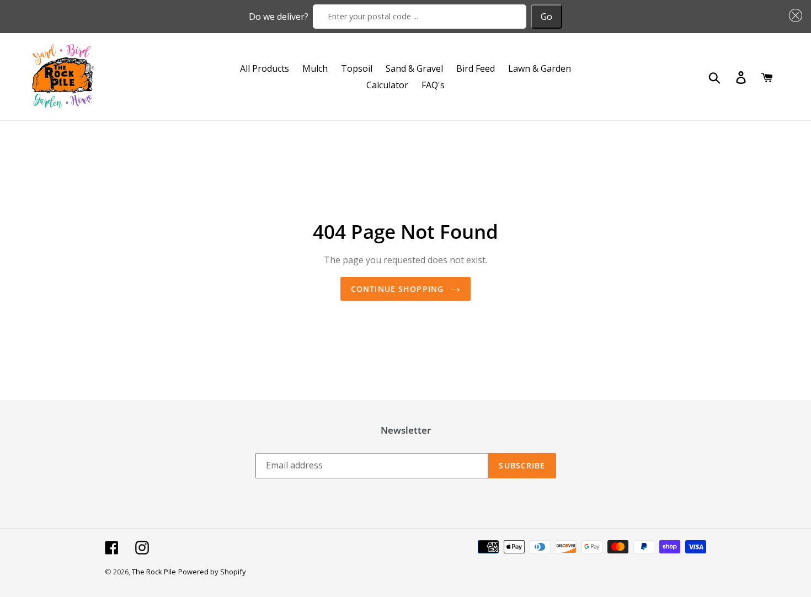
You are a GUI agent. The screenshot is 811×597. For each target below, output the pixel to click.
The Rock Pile (154, 572)
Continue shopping (397, 289)
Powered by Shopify (212, 572)
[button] (793, 15)
